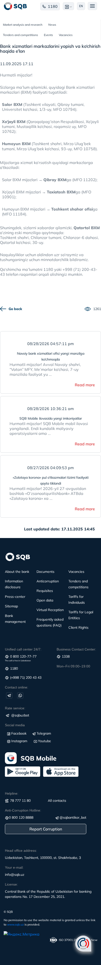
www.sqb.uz (15, 924)
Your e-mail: (14, 867)
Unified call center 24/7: (23, 649)
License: (11, 884)
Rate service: (15, 708)
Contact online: (16, 687)
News (52, 24)
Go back (15, 309)
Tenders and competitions (20, 35)
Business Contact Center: (76, 649)
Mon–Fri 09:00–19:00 (73, 666)
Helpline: (11, 793)
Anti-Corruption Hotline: (23, 810)
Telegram (44, 733)
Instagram (19, 741)
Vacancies (66, 35)
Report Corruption (45, 829)
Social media (15, 725)
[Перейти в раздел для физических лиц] (15, 6)
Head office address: (21, 850)
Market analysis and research (22, 24)
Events (48, 35)
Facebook (18, 733)
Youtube (44, 741)
